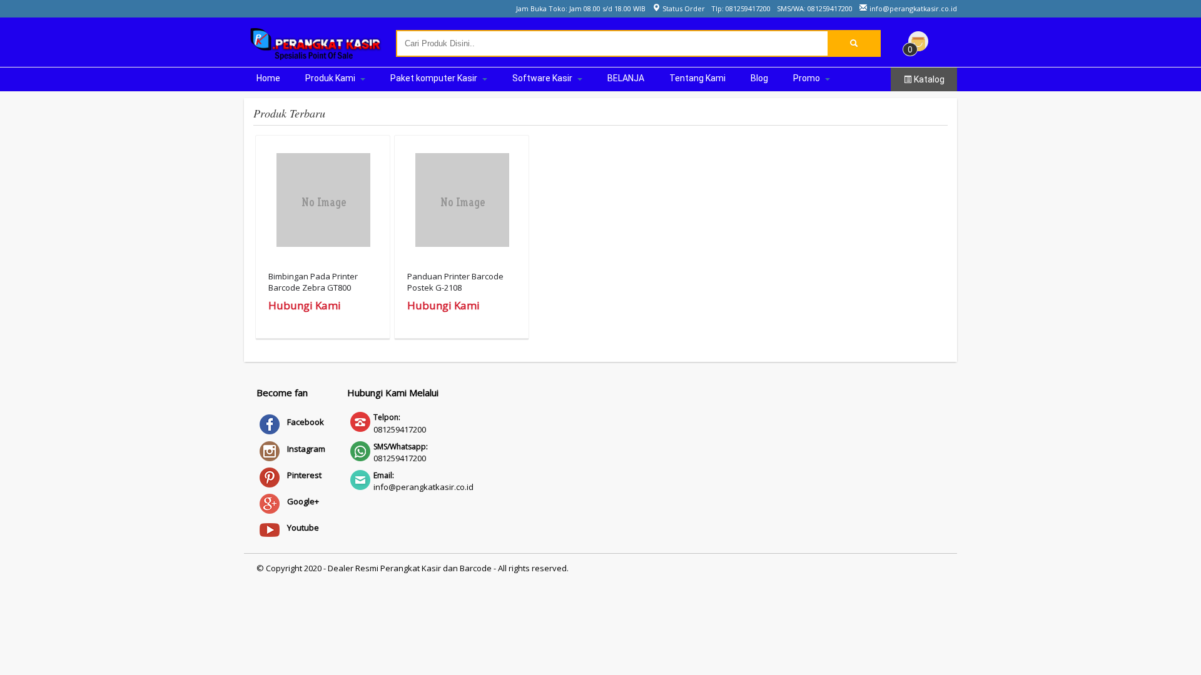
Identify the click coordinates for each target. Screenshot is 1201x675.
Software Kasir (543, 78)
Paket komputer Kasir (434, 78)
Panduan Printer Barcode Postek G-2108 (455, 282)
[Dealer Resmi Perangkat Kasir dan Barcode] (316, 53)
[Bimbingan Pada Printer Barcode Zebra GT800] (323, 202)
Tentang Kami (697, 78)
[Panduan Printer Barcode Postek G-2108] (462, 202)
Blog (759, 78)
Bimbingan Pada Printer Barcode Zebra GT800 (313, 282)
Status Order (683, 8)
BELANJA (625, 78)
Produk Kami (331, 78)
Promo (807, 78)
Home (268, 78)
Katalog (928, 79)
